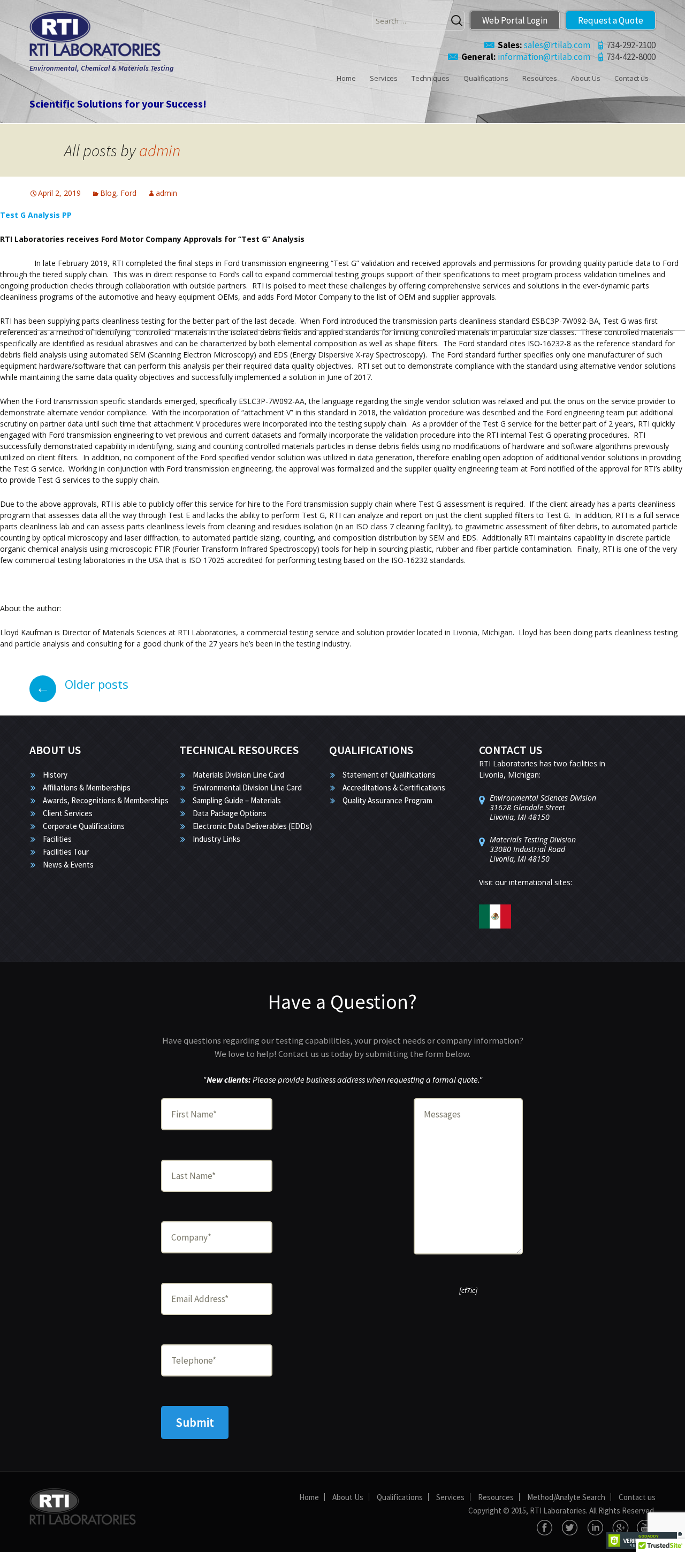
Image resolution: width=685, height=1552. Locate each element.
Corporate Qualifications (84, 826)
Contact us (631, 78)
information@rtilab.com (525, 57)
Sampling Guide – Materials (237, 800)
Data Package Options (230, 813)
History (55, 775)
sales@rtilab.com (544, 45)
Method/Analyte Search (566, 1497)
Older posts (82, 684)
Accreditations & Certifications (393, 787)
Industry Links (216, 839)
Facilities (57, 839)
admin (159, 150)
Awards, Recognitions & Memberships (106, 800)
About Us (585, 78)
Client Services (68, 813)
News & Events (68, 864)
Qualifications (485, 78)
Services (384, 78)
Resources (539, 78)
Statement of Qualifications (389, 775)
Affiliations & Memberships (87, 787)
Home (346, 78)
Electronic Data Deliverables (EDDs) (252, 826)
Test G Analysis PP (36, 215)
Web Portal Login (514, 20)
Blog (108, 193)
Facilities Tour (66, 852)
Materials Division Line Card (238, 775)
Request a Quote (610, 20)
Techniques (431, 78)
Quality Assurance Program (387, 800)
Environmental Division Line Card (247, 787)
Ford (128, 193)
